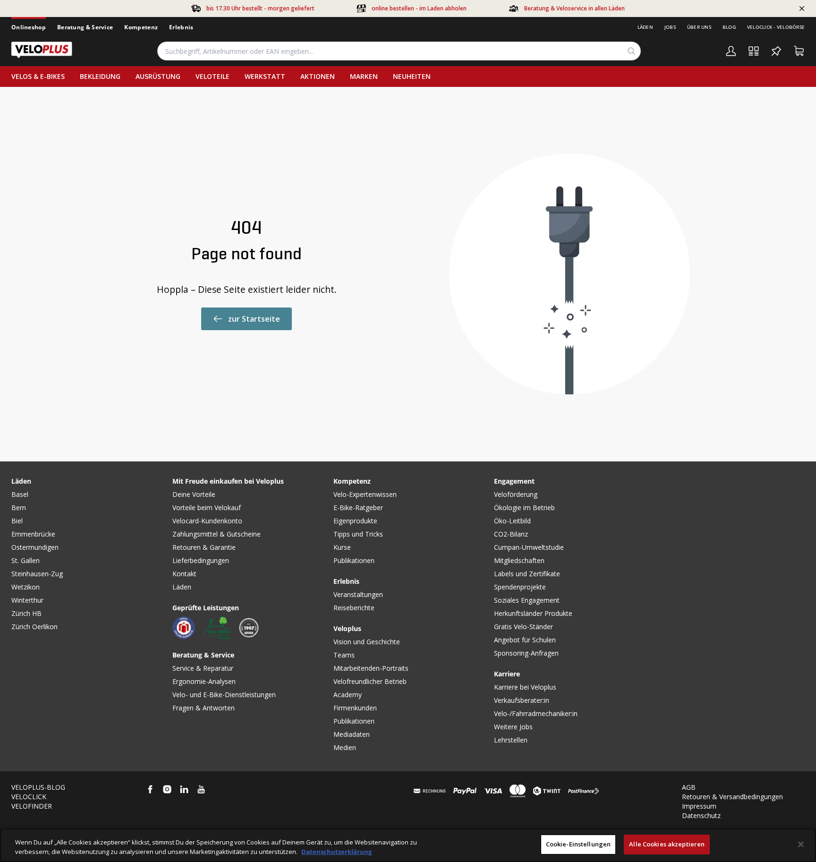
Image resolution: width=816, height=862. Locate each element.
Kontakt (184, 573)
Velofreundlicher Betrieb (370, 681)
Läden (645, 27)
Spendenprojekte (520, 586)
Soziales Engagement (527, 600)
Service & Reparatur (202, 668)
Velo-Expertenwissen (365, 494)
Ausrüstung (158, 76)
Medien (344, 747)
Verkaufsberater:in (521, 700)
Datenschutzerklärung (336, 851)
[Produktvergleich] (753, 51)
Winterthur (27, 600)
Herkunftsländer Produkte (533, 613)
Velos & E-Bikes (38, 76)
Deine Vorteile (193, 494)
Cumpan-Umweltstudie (529, 547)
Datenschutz (701, 815)
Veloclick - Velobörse (776, 27)
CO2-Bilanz (511, 533)
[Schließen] (800, 844)
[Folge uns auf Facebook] (150, 789)
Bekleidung (100, 76)
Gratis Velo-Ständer (523, 626)
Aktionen (317, 76)
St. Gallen (25, 560)
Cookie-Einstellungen (578, 844)
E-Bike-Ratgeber (358, 507)
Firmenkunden (355, 707)
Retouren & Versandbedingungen (732, 796)
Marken (364, 76)
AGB (689, 787)
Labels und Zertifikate (527, 573)
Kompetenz (141, 27)
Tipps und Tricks (358, 533)
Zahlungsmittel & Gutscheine (216, 533)
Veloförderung (515, 494)
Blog (729, 27)
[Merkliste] (776, 51)
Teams (344, 654)
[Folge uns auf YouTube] (201, 789)
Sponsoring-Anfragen (526, 653)
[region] (408, 845)
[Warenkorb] (799, 51)
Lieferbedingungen (200, 560)
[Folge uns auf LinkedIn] (184, 789)
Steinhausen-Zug (37, 573)
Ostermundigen (35, 547)
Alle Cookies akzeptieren (667, 844)
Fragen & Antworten (203, 707)
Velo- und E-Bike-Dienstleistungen (224, 694)
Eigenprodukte (355, 520)
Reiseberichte (353, 607)
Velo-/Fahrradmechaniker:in (536, 713)
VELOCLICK (28, 796)
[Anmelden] (731, 51)
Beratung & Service (85, 27)
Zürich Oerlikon (34, 626)
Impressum (699, 806)
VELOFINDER (31, 806)
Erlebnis (181, 27)
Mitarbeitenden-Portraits (370, 668)
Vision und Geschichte (366, 641)
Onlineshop (28, 27)
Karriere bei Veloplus (525, 687)
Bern (18, 507)
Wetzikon (25, 586)
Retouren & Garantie (204, 547)
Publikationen (353, 560)
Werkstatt (265, 76)
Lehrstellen (510, 739)
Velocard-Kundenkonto (207, 520)
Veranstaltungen (358, 594)
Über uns (699, 27)
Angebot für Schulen (525, 639)
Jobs (670, 27)
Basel (19, 494)
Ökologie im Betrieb (524, 507)
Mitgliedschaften (519, 560)
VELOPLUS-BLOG (38, 787)
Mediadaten (351, 734)
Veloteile (213, 76)
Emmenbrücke (33, 533)
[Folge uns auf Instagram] (167, 789)
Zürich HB (26, 613)
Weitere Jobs (513, 726)
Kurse (342, 547)
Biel (17, 520)
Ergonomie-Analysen (204, 681)
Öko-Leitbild (512, 520)
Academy (347, 694)
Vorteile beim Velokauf (206, 507)
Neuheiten (412, 76)
